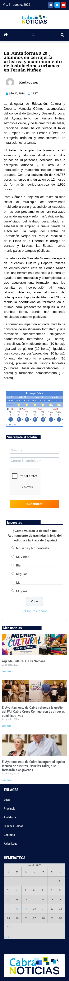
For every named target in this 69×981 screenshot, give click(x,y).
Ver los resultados (34, 611)
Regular (21, 574)
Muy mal (22, 591)
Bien (19, 565)
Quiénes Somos (13, 826)
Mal (18, 582)
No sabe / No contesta (32, 548)
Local (7, 800)
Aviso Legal (11, 843)
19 (26, 908)
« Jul (7, 936)
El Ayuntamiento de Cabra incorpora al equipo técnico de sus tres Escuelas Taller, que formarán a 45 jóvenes (33, 766)
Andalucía (10, 817)
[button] (33, 34)
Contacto (9, 835)
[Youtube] (63, 5)
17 (8, 908)
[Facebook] (50, 5)
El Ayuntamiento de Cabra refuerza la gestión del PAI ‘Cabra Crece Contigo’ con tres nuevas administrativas (33, 711)
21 (43, 908)
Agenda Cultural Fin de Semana (23, 661)
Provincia (9, 808)
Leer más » (7, 671)
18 (17, 908)
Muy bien (22, 557)
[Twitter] (57, 5)
